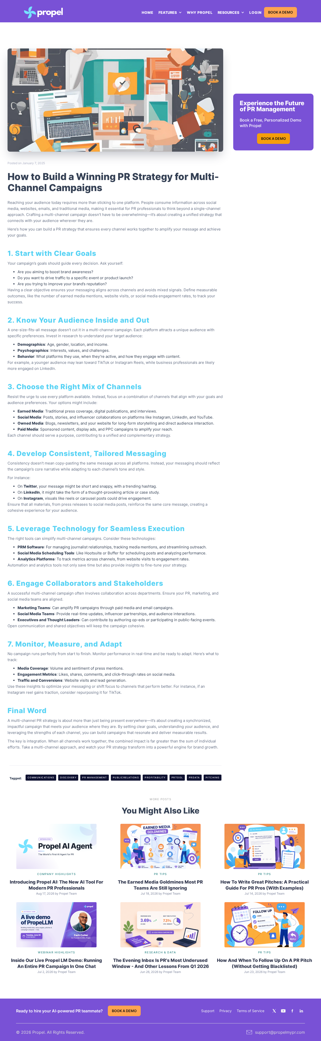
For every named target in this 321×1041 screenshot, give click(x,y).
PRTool (177, 777)
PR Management (94, 777)
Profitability (155, 777)
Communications (41, 777)
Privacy (225, 1011)
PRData (194, 777)
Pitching (213, 777)
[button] (170, 12)
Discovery (68, 777)
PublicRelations (126, 777)
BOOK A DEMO (280, 12)
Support (207, 1011)
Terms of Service (250, 1011)
